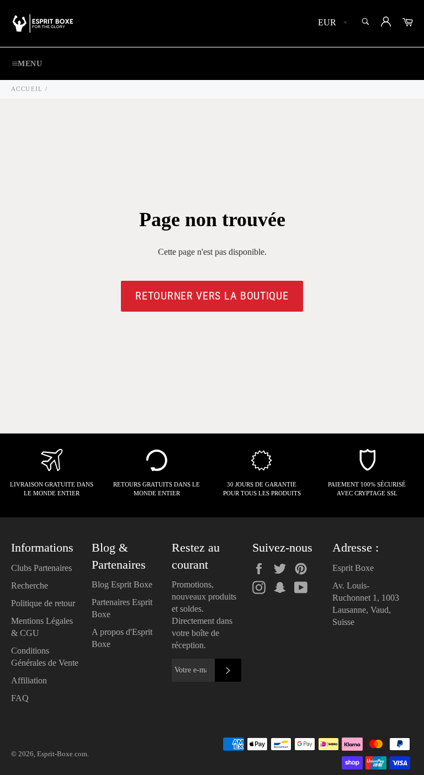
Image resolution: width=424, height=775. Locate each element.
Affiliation (29, 680)
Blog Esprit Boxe (122, 584)
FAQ (20, 698)
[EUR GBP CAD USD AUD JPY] (331, 23)
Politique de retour (43, 603)
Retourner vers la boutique (211, 295)
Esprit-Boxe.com (62, 754)
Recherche (29, 585)
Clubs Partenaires (41, 568)
